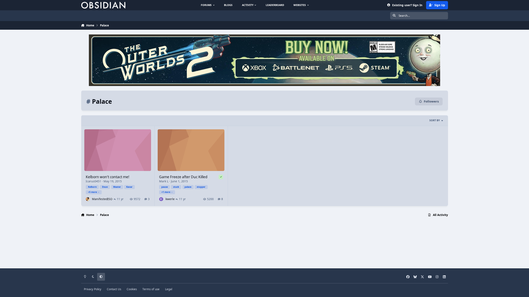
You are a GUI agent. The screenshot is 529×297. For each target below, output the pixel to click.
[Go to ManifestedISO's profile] (88, 199)
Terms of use (151, 289)
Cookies (132, 289)
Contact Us (114, 289)
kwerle (170, 199)
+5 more (92, 192)
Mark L (163, 181)
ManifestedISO (102, 199)
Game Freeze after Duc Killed (183, 176)
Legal (168, 289)
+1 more (165, 192)
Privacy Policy (92, 289)
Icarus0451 (93, 181)
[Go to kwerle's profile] (161, 199)
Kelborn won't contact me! (107, 176)
